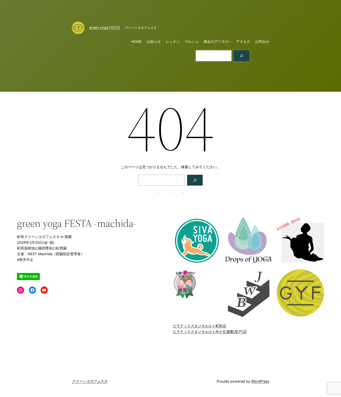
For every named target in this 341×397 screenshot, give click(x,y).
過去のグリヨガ (215, 41)
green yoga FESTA (104, 27)
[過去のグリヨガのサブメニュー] (230, 42)
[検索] (241, 55)
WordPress (260, 381)
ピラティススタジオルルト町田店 (199, 326)
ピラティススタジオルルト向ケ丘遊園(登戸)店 (210, 332)
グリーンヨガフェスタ (89, 381)
